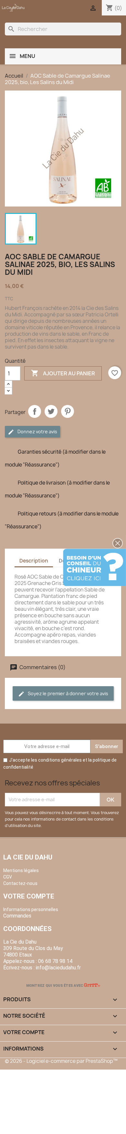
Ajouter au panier (63, 373)
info (58, 968)
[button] (117, 543)
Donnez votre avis (36, 431)
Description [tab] (33, 560)
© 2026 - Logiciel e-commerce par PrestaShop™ (61, 1061)
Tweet (51, 411)
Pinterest (67, 411)
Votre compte (28, 896)
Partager (34, 411)
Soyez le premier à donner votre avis (67, 693)
